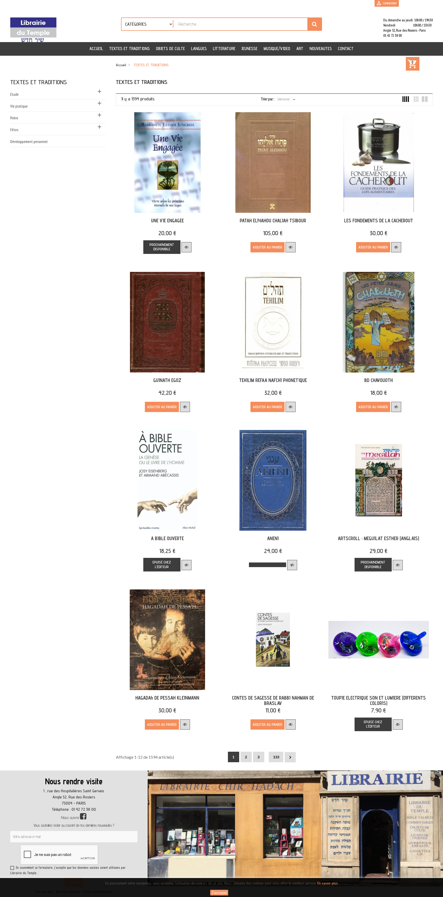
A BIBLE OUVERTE (167, 538)
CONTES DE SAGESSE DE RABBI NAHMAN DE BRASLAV (273, 700)
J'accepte (219, 893)
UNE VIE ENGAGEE (167, 220)
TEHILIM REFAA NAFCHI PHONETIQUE (273, 380)
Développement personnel (28, 141)
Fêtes (14, 129)
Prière (14, 118)
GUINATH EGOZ (167, 380)
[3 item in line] (415, 99)
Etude (14, 94)
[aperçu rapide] (187, 247)
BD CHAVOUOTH (378, 380)
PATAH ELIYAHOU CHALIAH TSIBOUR (273, 220)
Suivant (290, 757)
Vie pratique (19, 106)
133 (276, 757)
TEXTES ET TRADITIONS (38, 82)
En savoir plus (327, 883)
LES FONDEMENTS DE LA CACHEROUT (378, 220)
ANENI (273, 538)
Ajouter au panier (267, 247)
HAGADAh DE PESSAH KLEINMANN (167, 698)
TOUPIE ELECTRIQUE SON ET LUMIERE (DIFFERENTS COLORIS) (378, 700)
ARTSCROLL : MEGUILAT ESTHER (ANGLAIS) (378, 538)
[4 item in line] (405, 99)
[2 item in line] (424, 99)
